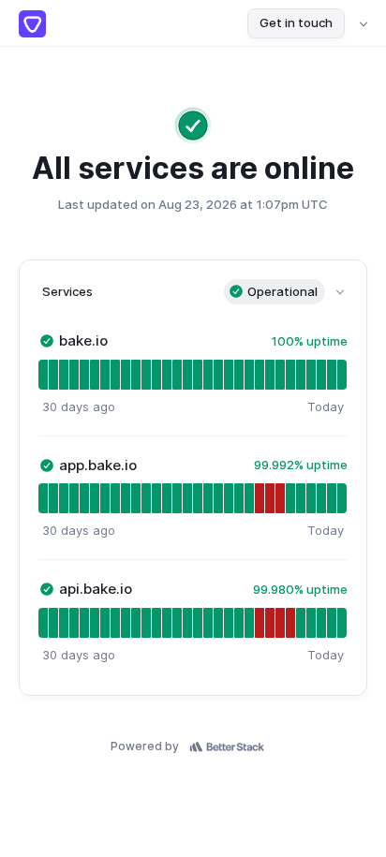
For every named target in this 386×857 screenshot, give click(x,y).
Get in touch (296, 22)
